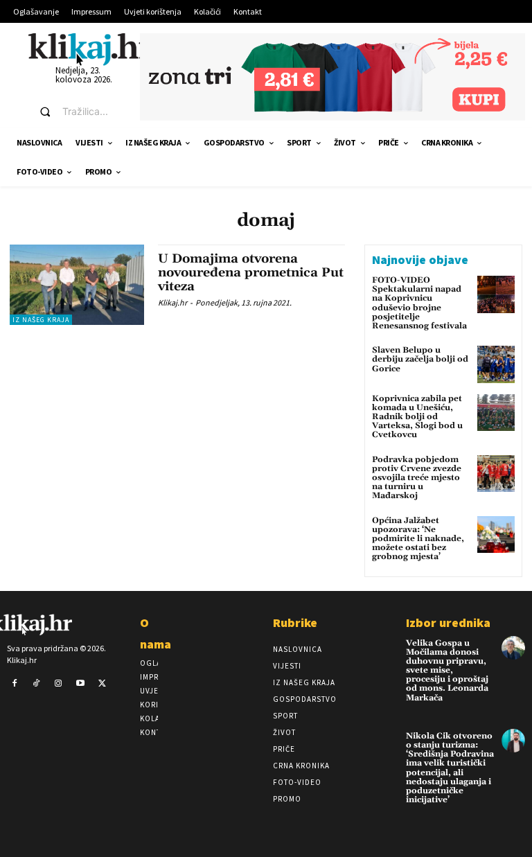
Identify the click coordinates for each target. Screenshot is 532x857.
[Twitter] (101, 683)
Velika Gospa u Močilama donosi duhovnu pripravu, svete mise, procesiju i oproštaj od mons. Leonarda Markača (447, 670)
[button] (77, 111)
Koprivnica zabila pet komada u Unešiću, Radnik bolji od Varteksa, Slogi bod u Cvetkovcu (417, 417)
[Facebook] (14, 683)
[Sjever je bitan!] (90, 49)
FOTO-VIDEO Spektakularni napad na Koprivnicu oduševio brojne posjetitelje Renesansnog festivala (419, 303)
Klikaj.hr (172, 302)
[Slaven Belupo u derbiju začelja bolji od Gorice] (496, 364)
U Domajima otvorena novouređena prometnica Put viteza (251, 272)
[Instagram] (58, 683)
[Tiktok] (36, 683)
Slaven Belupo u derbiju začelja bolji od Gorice (420, 359)
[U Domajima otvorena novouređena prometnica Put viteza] (77, 285)
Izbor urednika (448, 622)
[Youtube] (80, 683)
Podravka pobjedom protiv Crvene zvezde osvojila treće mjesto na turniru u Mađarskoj (416, 478)
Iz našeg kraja (40, 319)
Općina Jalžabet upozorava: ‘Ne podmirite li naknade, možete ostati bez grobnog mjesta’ (418, 539)
